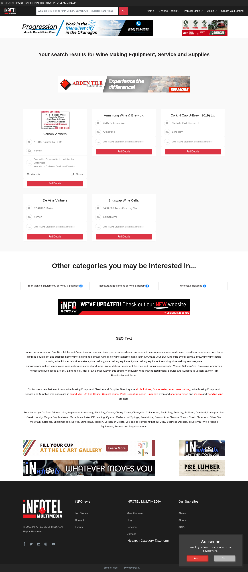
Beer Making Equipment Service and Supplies (54, 159)
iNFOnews (8, 3)
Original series (110, 393)
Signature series (136, 393)
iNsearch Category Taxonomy (148, 540)
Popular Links (192, 10)
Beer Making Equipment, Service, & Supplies (53, 285)
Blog (129, 520)
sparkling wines (179, 393)
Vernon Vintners (55, 134)
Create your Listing (232, 10)
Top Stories (81, 513)
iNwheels (39, 3)
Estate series (160, 389)
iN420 (49, 3)
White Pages (39, 163)
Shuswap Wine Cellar (124, 200)
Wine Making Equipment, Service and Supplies (54, 166)
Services (132, 526)
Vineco (198, 393)
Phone (79, 174)
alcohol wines (143, 389)
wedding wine (215, 393)
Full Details (55, 183)
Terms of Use (110, 567)
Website (35, 174)
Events (79, 526)
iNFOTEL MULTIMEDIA (64, 3)
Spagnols (153, 393)
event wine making (179, 389)
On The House (92, 393)
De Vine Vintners (55, 200)
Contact (79, 520)
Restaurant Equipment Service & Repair (122, 285)
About (210, 10)
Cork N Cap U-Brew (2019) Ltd (193, 115)
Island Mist (76, 393)
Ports (123, 393)
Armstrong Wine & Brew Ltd (124, 115)
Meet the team (135, 513)
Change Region (167, 10)
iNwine (19, 3)
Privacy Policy (132, 567)
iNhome (29, 3)
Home (150, 10)
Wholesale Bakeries (191, 285)
